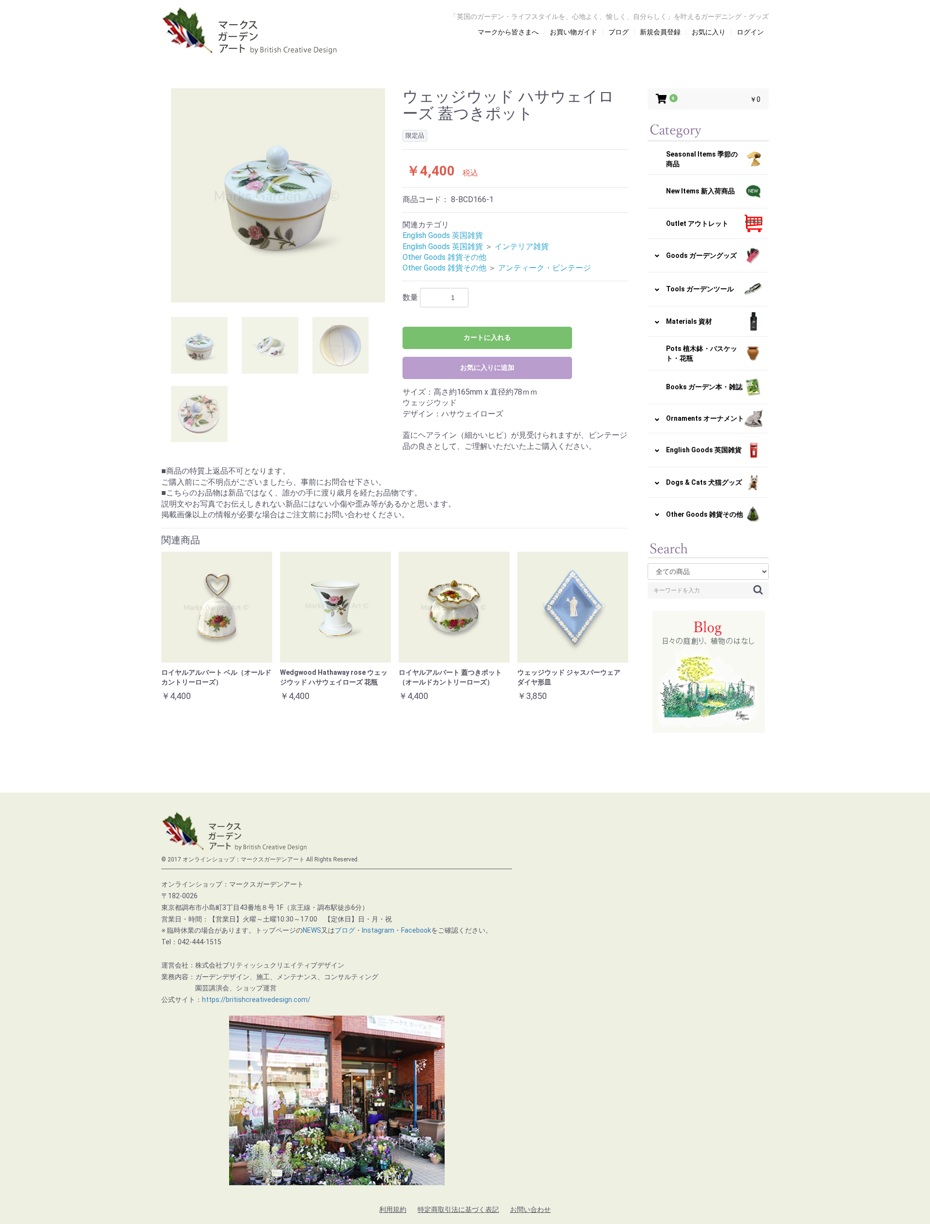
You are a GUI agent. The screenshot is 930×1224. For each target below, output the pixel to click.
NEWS (312, 930)
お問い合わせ (530, 1209)
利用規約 (392, 1209)
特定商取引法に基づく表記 (458, 1209)
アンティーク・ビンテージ (544, 267)
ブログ (345, 930)
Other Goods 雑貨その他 (444, 257)
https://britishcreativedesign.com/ (256, 999)
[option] (278, 195)
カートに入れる (487, 337)
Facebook (416, 930)
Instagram (378, 930)
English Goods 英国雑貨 (443, 235)
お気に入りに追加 (487, 367)
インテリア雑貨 (522, 246)
